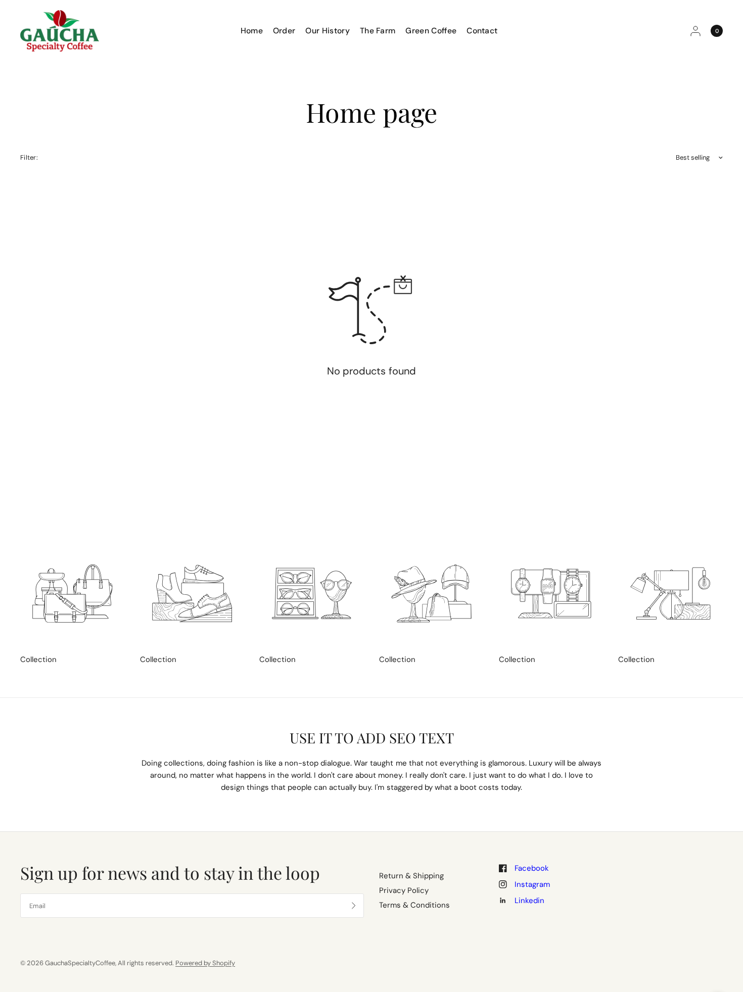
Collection (38, 659)
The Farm (378, 30)
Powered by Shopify (205, 963)
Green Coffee (430, 30)
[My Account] (695, 31)
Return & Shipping (411, 876)
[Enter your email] (354, 905)
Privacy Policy (404, 890)
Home (252, 30)
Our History (327, 30)
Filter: (29, 157)
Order (284, 30)
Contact (482, 30)
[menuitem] (254, 30)
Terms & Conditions (414, 905)
